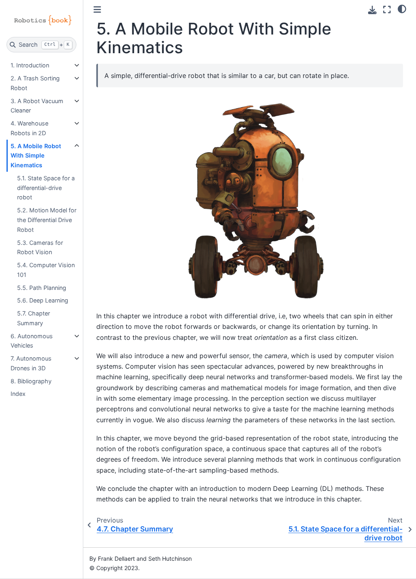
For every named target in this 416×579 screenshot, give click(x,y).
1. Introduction (30, 65)
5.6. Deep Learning (42, 300)
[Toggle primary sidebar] (97, 9)
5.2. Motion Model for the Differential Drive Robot (46, 220)
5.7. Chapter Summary (33, 318)
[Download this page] (372, 10)
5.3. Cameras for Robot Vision (40, 247)
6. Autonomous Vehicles (32, 341)
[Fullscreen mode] (386, 9)
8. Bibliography (31, 381)
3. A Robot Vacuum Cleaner (37, 105)
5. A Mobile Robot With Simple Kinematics (36, 156)
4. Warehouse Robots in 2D (29, 128)
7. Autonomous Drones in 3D (31, 363)
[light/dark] (402, 8)
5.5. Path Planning (41, 287)
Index (18, 393)
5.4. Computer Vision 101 (46, 269)
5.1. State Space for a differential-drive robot (46, 188)
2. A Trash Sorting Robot (35, 83)
